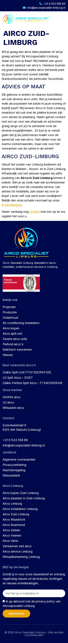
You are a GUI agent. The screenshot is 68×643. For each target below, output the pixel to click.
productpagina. (12, 205)
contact (34, 211)
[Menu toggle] (62, 19)
